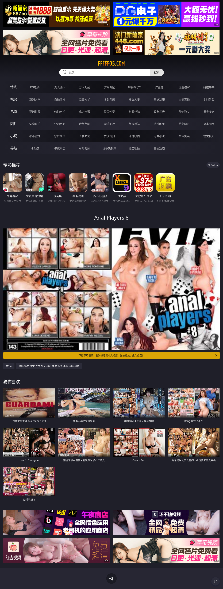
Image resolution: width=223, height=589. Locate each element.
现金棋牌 (184, 87)
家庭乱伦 (59, 136)
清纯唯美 (159, 124)
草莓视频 (84, 148)
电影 (13, 111)
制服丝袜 (134, 112)
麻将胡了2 (134, 87)
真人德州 (59, 87)
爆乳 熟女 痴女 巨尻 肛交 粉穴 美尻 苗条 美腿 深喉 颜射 (49, 366)
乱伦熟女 (184, 112)
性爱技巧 (208, 136)
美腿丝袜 (134, 124)
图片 (13, 123)
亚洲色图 (59, 124)
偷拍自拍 (59, 112)
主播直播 (184, 99)
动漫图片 (109, 124)
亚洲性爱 (34, 112)
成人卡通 (84, 112)
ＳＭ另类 (208, 99)
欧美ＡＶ (84, 99)
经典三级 (159, 112)
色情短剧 (159, 148)
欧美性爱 (109, 112)
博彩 (13, 87)
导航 (13, 148)
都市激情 (34, 136)
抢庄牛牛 (208, 87)
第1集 (9, 366)
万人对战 (84, 87)
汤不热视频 (109, 148)
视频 (13, 99)
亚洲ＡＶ (34, 99)
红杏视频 (134, 148)
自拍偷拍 (59, 99)
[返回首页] (215, 581)
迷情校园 (134, 136)
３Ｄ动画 (109, 99)
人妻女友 (84, 136)
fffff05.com (111, 63)
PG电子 (35, 87)
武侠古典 (109, 136)
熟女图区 (184, 124)
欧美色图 (84, 124)
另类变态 (208, 112)
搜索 (157, 72)
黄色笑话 (184, 136)
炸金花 (159, 87)
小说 (13, 136)
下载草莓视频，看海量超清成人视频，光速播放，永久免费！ (111, 355)
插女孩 (35, 148)
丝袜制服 (159, 99)
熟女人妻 (134, 99)
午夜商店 (59, 148)
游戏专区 (109, 87)
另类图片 (208, 124)
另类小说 (159, 136)
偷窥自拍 (34, 124)
